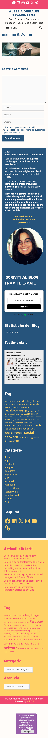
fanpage (23, 410)
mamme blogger (34, 417)
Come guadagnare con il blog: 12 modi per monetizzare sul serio (23, 582)
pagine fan (17, 423)
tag (28, 438)
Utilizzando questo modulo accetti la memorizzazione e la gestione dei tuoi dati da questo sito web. (24, 130)
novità (27, 420)
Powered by (18, 315)
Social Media (11, 491)
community (34, 404)
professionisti (10, 425)
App (13, 401)
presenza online (27, 423)
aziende (20, 401)
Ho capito (27, 731)
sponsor (23, 437)
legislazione (10, 474)
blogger (36, 401)
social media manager (16, 428)
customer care (9, 407)
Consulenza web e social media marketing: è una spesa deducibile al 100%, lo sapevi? (22, 568)
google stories (24, 625)
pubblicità (9, 484)
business (12, 404)
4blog (7, 457)
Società (8, 498)
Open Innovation (36, 420)
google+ (31, 411)
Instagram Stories (19, 417)
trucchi (37, 438)
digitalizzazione (19, 407)
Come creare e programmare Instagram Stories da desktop (19, 589)
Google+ (8, 467)
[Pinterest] (37, 3)
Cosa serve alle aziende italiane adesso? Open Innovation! (20, 557)
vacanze (11, 441)
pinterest (9, 481)
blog (28, 401)
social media (34, 425)
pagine (8, 422)
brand (6, 404)
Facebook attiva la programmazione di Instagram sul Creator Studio (23, 576)
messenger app (20, 420)
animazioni (8, 402)
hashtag (17, 414)
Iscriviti (24, 307)
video (16, 441)
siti (25, 426)
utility (6, 441)
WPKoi (30, 701)
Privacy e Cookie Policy (27, 728)
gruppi (12, 414)
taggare (32, 438)
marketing (9, 419)
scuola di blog (11, 488)
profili (20, 425)
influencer (33, 414)
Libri (6, 478)
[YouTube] (28, 3)
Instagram (8, 417)
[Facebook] (14, 3)
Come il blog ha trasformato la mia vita (24, 562)
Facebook (11, 410)
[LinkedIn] (18, 3)
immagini (24, 414)
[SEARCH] (40, 27)
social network (11, 495)
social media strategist (17, 644)
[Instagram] (23, 3)
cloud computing (22, 405)
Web (6, 502)
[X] (32, 3)
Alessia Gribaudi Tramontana (24, 14)
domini (27, 407)
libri (26, 417)
